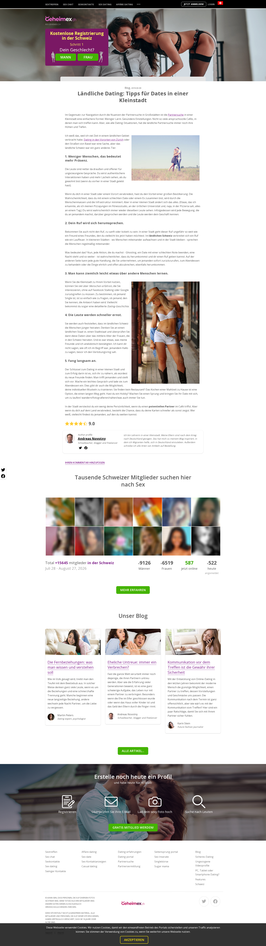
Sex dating (105, 4)
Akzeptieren (134, 940)
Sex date (86, 856)
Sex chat (68, 4)
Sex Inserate (161, 856)
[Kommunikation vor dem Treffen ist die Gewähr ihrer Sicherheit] (193, 642)
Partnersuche (176, 114)
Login (211, 4)
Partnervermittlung (129, 866)
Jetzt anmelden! (194, 4)
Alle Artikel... (133, 751)
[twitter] (85, 447)
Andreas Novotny (92, 439)
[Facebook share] (3, 476)
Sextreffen (51, 4)
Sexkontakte (86, 4)
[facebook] (80, 447)
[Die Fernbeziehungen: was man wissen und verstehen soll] (73, 642)
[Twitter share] (3, 470)
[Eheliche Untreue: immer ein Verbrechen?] (133, 642)
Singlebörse (161, 861)
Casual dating (89, 866)
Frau (88, 57)
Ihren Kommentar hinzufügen (85, 462)
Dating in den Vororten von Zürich (103, 139)
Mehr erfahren (133, 590)
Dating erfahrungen (129, 852)
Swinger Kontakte (55, 871)
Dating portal (125, 856)
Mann (65, 57)
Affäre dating (124, 4)
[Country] (220, 3)
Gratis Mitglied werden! (133, 827)
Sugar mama (161, 866)
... (138, 4)
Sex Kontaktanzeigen (94, 861)
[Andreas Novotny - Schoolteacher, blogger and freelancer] (70, 440)
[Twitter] (204, 901)
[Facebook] (215, 901)
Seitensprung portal (166, 852)
